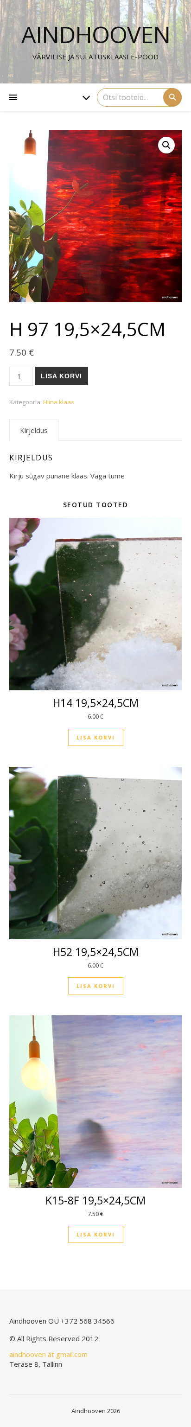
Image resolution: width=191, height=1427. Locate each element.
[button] (166, 145)
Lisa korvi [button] (95, 737)
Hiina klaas (58, 402)
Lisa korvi (61, 376)
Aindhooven (95, 34)
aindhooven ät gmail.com (48, 1354)
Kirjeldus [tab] (34, 430)
